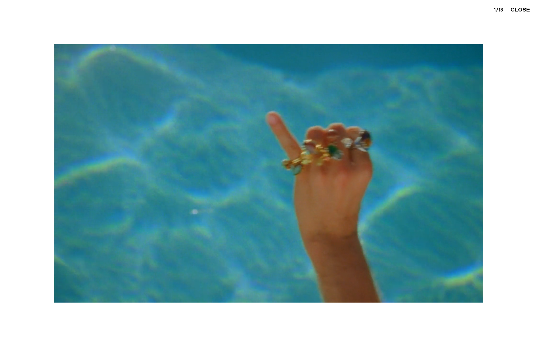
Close (520, 9)
